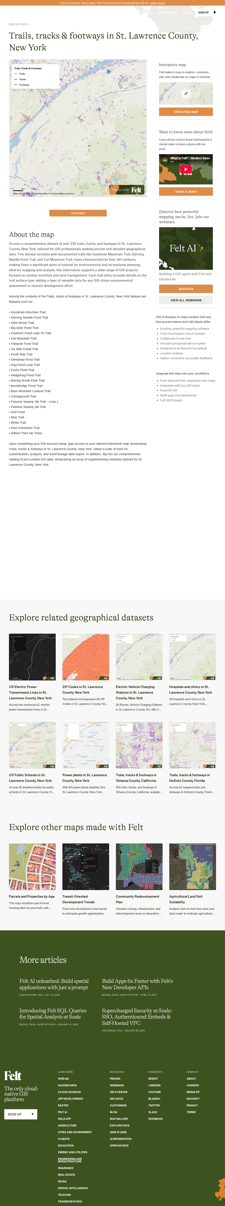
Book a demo (186, 191)
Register (186, 289)
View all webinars (186, 300)
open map (78, 213)
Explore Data (18, 24)
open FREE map (186, 112)
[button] (79, 12)
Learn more (157, 3)
